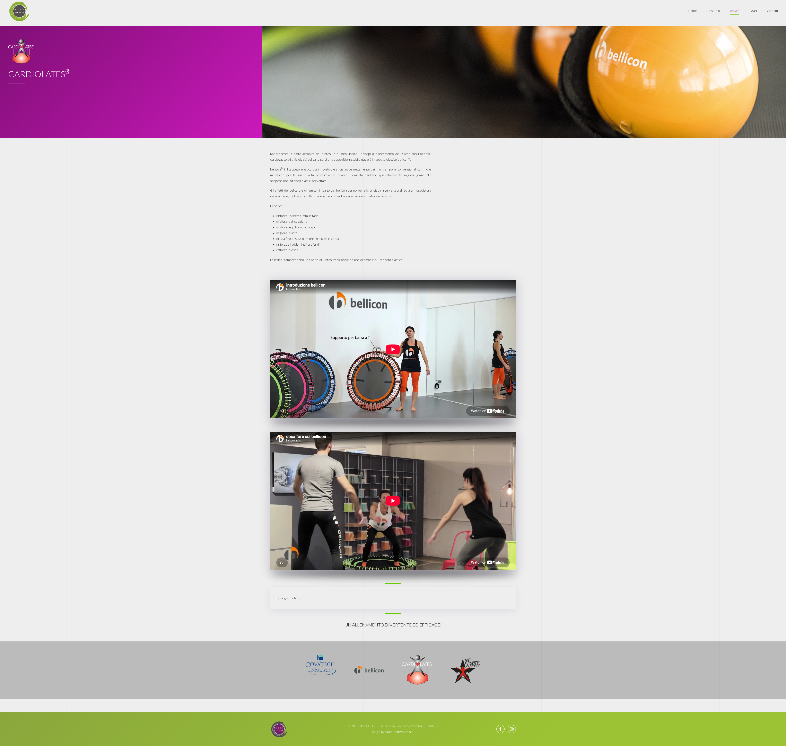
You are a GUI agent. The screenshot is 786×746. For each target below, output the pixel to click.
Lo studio (713, 11)
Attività (734, 11)
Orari (753, 11)
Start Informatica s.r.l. (400, 732)
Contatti (772, 11)
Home (692, 11)
